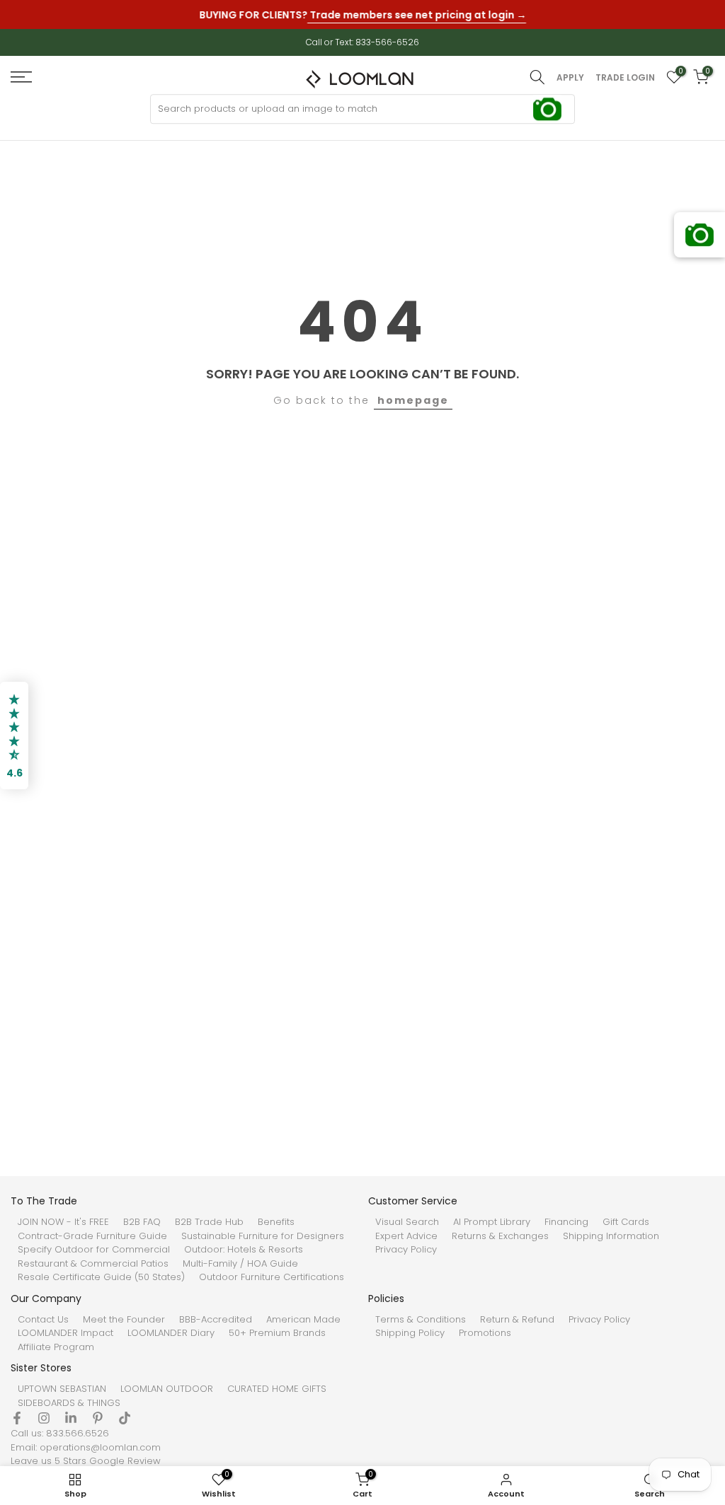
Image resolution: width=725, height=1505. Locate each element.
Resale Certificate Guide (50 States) (101, 1277)
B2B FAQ (142, 1222)
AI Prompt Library (491, 1222)
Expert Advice (406, 1236)
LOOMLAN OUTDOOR (166, 1389)
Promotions (485, 1333)
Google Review (125, 1461)
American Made (303, 1319)
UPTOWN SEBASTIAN (62, 1389)
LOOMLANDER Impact (65, 1333)
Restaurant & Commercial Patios (93, 1263)
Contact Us (43, 1319)
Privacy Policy (406, 1249)
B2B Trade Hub (209, 1222)
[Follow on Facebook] (17, 1418)
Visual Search (407, 1222)
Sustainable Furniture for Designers (262, 1236)
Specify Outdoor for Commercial (94, 1249)
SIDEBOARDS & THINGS (69, 1403)
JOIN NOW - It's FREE (63, 1222)
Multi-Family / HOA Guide (240, 1263)
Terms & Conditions (420, 1319)
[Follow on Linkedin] (70, 1418)
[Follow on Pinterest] (97, 1418)
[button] (14, 735)
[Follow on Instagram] (44, 1418)
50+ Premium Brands (277, 1333)
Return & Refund (517, 1319)
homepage (413, 400)
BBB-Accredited (215, 1319)
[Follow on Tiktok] (124, 1418)
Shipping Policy (410, 1333)
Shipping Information (611, 1236)
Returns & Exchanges (500, 1236)
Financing (566, 1222)
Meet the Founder (124, 1319)
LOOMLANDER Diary (171, 1333)
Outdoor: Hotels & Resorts (243, 1249)
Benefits (276, 1222)
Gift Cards (626, 1222)
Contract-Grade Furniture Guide (92, 1236)
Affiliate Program (56, 1347)
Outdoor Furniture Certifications (271, 1277)
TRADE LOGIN (625, 78)
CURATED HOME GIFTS (276, 1389)
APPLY (570, 78)
